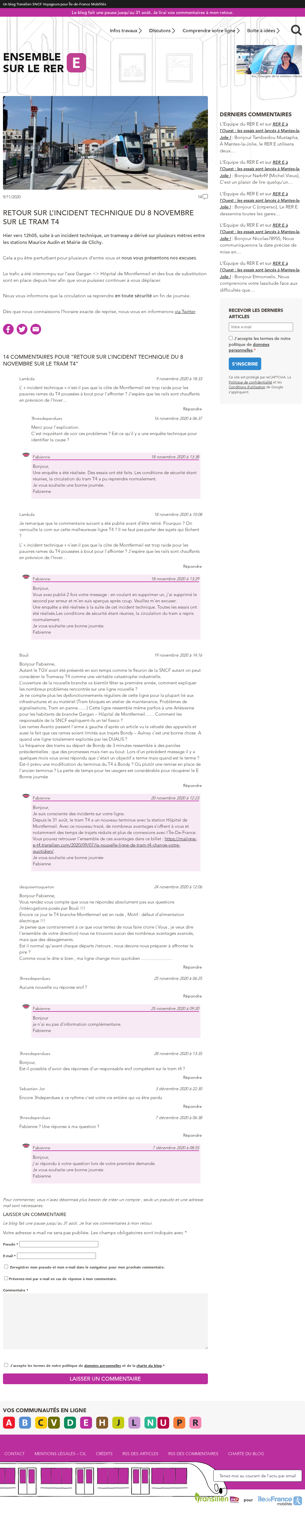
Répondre (192, 408)
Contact (14, 1453)
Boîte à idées (261, 31)
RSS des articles (140, 1453)
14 (200, 196)
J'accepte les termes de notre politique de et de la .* (87, 1365)
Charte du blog (246, 1453)
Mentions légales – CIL (60, 1453)
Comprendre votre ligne (209, 31)
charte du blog (149, 1365)
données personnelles (102, 1365)
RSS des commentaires (193, 1453)
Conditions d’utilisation (247, 387)
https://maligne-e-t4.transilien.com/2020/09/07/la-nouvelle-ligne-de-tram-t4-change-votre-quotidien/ (115, 845)
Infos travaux (123, 31)
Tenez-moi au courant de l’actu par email (258, 1475)
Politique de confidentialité (250, 382)
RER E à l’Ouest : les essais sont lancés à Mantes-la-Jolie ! (260, 130)
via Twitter (185, 311)
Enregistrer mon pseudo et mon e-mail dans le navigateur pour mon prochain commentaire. (87, 1267)
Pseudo (10, 1244)
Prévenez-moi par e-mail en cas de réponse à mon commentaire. (63, 1278)
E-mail (9, 1255)
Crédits (104, 1453)
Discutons (160, 31)
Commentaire (15, 1290)
